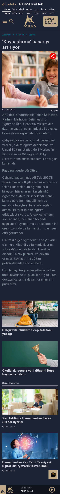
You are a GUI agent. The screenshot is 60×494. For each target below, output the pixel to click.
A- (56, 110)
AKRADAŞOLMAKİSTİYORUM (50, 21)
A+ (52, 110)
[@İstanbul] (9, 4)
